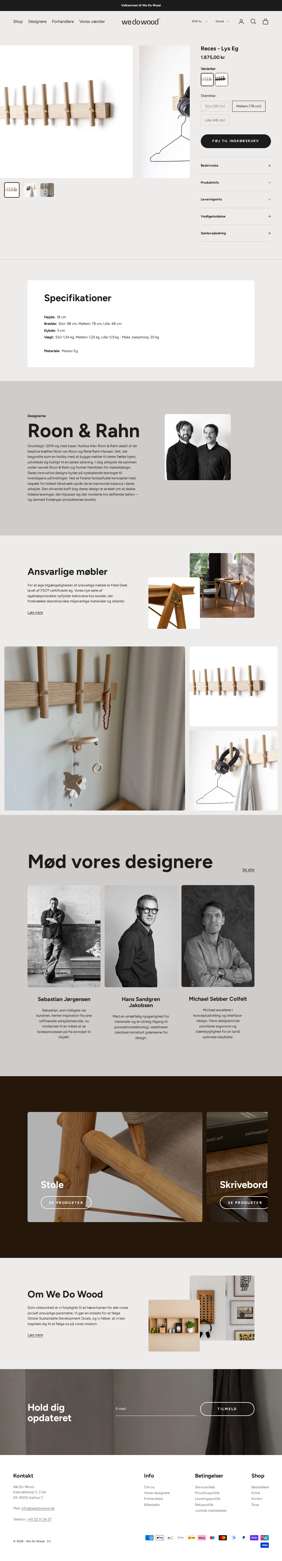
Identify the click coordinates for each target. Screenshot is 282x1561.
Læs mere (35, 612)
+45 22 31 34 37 (39, 1519)
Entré (255, 1493)
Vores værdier (92, 21)
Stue (255, 1505)
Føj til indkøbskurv (235, 141)
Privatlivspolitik (207, 1493)
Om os (149, 1487)
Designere (37, 21)
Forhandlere (63, 21)
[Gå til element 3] (47, 190)
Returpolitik (204, 1505)
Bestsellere (260, 1487)
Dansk (220, 21)
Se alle (248, 869)
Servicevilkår (205, 1487)
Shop (18, 21)
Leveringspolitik (207, 1499)
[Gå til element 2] (29, 190)
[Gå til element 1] (12, 190)
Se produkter (66, 1203)
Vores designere (157, 1493)
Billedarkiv (152, 1505)
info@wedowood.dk (38, 1508)
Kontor (256, 1499)
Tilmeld (227, 1409)
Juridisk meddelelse (210, 1510)
